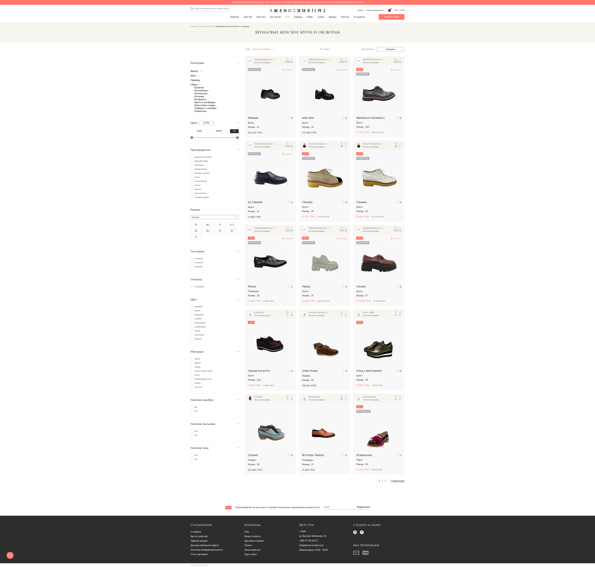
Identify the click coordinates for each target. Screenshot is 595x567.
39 (220, 231)
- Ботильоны (200, 93)
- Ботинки (198, 96)
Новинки (234, 17)
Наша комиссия (252, 550)
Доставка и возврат (254, 541)
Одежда (298, 17)
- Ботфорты (199, 99)
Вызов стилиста (252, 536)
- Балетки (198, 87)
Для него (261, 17)
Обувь (310, 17)
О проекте (196, 532)
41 (196, 237)
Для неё (248, 17)
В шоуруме (359, 17)
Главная (194, 26)
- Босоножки (200, 90)
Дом (193, 75)
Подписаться (363, 507)
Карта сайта (251, 554)
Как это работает (199, 536)
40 (232, 231)
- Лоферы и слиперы (204, 108)
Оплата (248, 545)
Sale (287, 17)
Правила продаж (199, 541)
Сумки (321, 17)
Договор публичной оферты (205, 545)
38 (196, 231)
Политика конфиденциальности (207, 550)
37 (220, 225)
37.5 (232, 225)
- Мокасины (200, 111)
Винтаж (345, 17)
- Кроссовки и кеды (204, 105)
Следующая (397, 481)
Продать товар (391, 17)
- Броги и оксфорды (204, 102)
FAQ (247, 532)
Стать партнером (199, 554)
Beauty (195, 71)
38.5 (208, 231)
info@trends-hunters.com (311, 545)
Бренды (333, 17)
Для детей (275, 17)
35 (196, 225)
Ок (234, 131)
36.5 (208, 225)
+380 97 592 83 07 (308, 541)
